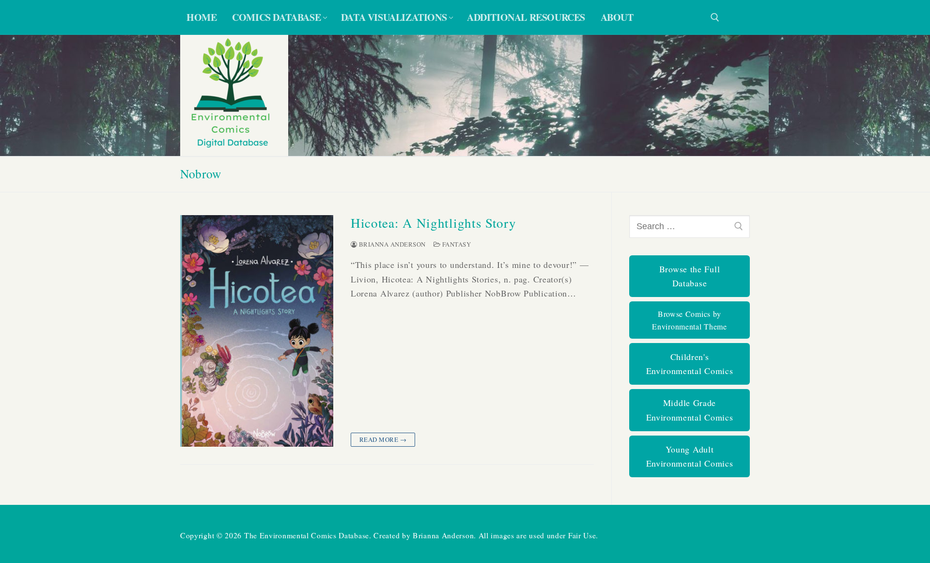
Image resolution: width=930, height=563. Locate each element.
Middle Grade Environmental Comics (689, 409)
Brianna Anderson (391, 244)
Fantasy (455, 244)
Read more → (383, 439)
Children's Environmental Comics (689, 363)
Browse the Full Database (689, 276)
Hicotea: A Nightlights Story (433, 223)
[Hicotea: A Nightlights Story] (256, 331)
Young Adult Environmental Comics (689, 456)
